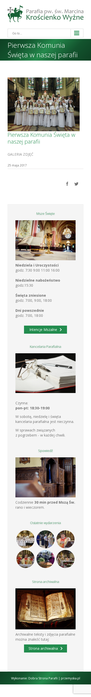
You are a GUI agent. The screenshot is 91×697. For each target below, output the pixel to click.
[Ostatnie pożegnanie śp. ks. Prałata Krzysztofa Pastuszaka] (45, 559)
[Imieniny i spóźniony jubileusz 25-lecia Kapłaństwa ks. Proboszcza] (65, 539)
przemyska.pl (70, 678)
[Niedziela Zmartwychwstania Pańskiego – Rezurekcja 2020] (65, 559)
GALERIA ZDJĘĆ (20, 154)
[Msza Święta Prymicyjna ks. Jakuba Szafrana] (25, 559)
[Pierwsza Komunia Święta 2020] (25, 539)
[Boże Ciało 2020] (45, 539)
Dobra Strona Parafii (43, 678)
